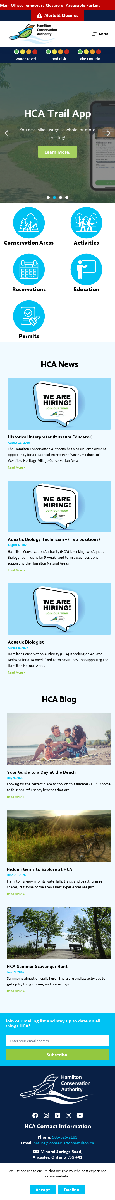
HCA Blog (59, 699)
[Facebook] (35, 1115)
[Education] (86, 269)
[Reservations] (28, 269)
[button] (6, 133)
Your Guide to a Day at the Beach (41, 772)
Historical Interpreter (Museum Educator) (50, 437)
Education (86, 289)
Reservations (29, 289)
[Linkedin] (58, 1115)
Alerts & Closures (61, 15)
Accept (42, 1189)
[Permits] (28, 316)
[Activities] (86, 222)
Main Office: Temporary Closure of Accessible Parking (50, 5)
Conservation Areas (29, 243)
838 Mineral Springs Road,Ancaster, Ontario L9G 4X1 (57, 1154)
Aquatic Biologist (26, 642)
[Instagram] (46, 1115)
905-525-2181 (64, 1137)
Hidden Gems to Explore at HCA (39, 869)
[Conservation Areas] (28, 222)
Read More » (16, 467)
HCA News (59, 364)
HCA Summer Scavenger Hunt (37, 966)
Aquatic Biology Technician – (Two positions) (54, 539)
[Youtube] (80, 1115)
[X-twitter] (69, 1115)
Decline (71, 1189)
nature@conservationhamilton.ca (63, 1143)
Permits (29, 336)
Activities (86, 243)
